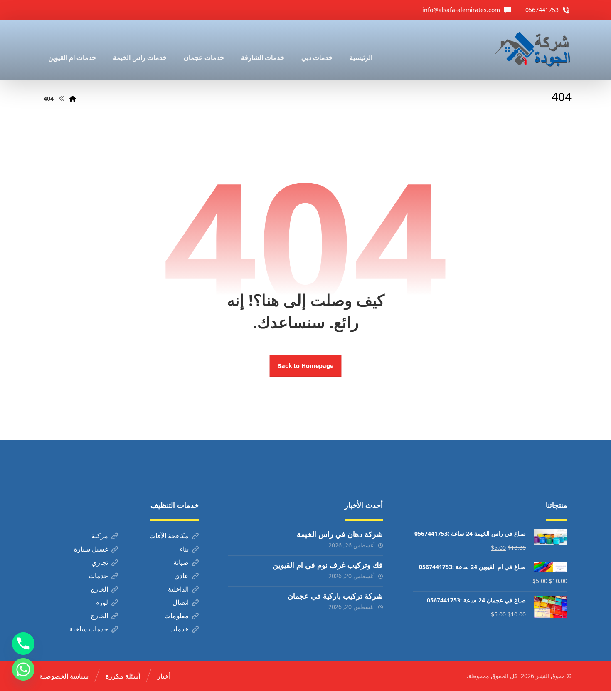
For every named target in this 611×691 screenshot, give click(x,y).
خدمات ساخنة (88, 629)
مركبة (99, 535)
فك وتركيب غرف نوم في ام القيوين (328, 565)
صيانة (181, 562)
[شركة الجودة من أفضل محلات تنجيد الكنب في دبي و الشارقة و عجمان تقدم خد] (533, 50)
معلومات (176, 615)
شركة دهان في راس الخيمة (340, 534)
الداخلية (178, 589)
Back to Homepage (306, 366)
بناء (184, 549)
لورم (101, 602)
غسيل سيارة (91, 549)
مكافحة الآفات (169, 535)
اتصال (180, 602)
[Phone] (23, 643)
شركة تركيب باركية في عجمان (335, 596)
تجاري (99, 562)
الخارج (99, 589)
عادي (181, 575)
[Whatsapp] (23, 669)
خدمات (98, 575)
